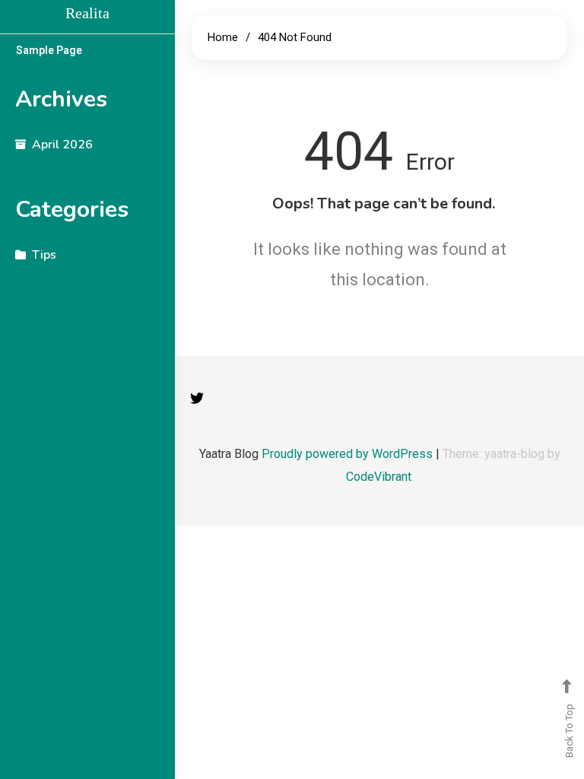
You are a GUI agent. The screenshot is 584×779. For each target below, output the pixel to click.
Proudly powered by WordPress (349, 454)
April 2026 (62, 144)
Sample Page (49, 50)
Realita (87, 13)
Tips (44, 254)
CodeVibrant (378, 476)
